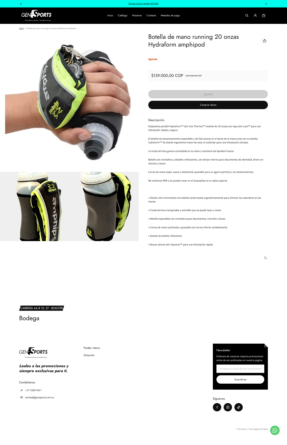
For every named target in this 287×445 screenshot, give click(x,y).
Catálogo (122, 15)
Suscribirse (240, 379)
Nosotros (137, 15)
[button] (247, 15)
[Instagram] (228, 407)
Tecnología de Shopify (258, 429)
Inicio (110, 15)
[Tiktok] (238, 407)
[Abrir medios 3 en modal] (34, 206)
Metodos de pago (170, 15)
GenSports (242, 429)
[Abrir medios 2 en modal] (69, 102)
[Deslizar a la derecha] (266, 4)
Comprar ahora (208, 105)
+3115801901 (33, 390)
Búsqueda (89, 355)
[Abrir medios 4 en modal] (104, 206)
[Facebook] (217, 407)
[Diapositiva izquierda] (21, 4)
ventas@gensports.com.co (39, 397)
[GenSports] (36, 15)
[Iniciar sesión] (255, 15)
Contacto (151, 15)
